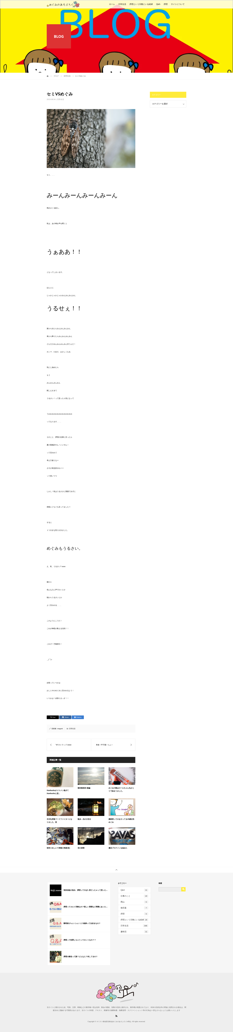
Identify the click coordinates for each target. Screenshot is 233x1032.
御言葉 (134, 908)
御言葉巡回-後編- (84, 788)
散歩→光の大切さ (84, 819)
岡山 (134, 902)
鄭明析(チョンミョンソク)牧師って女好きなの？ (82, 923)
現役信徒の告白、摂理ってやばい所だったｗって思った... (86, 890)
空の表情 (81, 848)
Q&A (158, 4)
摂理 (166, 4)
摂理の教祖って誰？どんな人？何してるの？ (81, 956)
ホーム (112, 4)
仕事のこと (134, 896)
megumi (60, 729)
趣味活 (134, 932)
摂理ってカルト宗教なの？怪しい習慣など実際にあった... (86, 906)
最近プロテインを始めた (118, 848)
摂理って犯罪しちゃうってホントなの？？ (80, 940)
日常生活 (122, 4)
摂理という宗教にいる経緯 (141, 4)
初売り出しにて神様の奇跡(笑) (58, 848)
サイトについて (178, 4)
